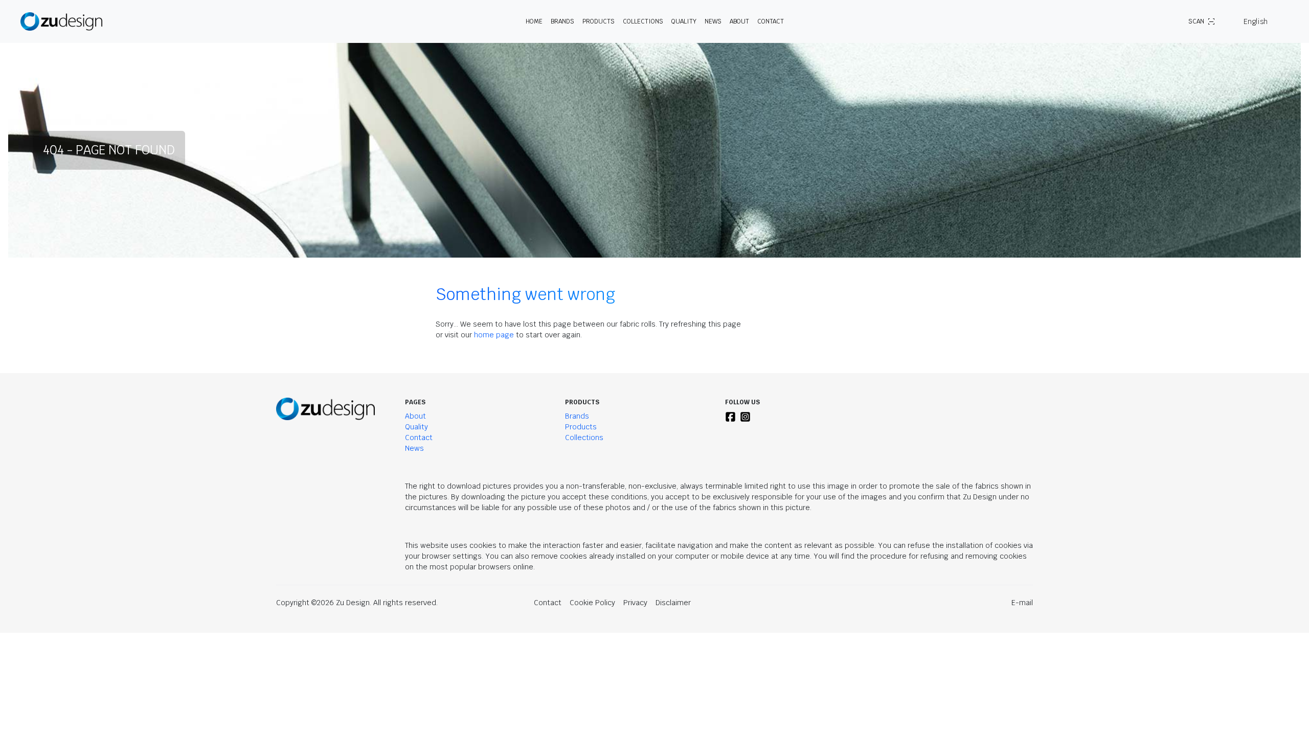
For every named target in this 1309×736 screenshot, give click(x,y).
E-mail (1022, 602)
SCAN (1196, 21)
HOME (534, 21)
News (713, 21)
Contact (770, 21)
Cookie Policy (592, 602)
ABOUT (739, 21)
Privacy (635, 602)
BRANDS (562, 21)
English (1256, 21)
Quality (683, 21)
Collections (643, 21)
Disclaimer (673, 602)
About (415, 416)
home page (494, 334)
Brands (577, 416)
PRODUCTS (598, 21)
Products (581, 426)
